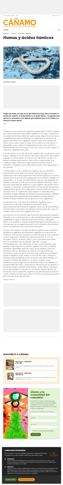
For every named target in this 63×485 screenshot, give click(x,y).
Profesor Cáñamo (24, 33)
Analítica (10, 467)
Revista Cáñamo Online (23, 362)
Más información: (54, 454)
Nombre (33, 418)
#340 (17, 15)
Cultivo (13, 33)
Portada (6, 33)
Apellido (33, 424)
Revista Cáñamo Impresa (23, 374)
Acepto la (42, 430)
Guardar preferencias (26, 479)
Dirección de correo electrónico (42, 411)
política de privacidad (46, 430)
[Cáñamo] (19, 23)
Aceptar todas (10, 479)
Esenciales (10, 459)
